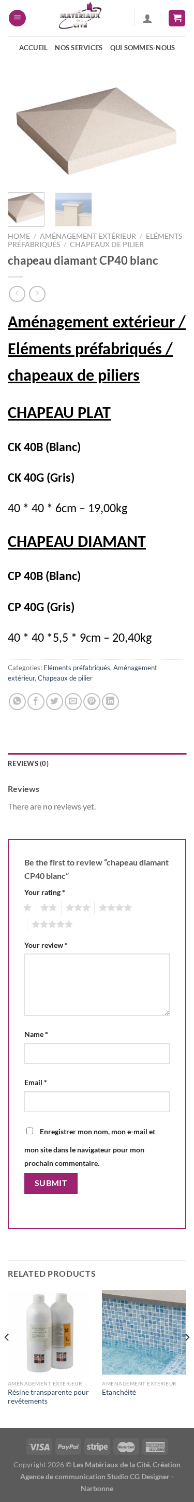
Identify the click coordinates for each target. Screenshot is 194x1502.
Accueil (33, 48)
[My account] (147, 18)
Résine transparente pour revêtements (48, 1397)
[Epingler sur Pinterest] (91, 701)
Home (19, 236)
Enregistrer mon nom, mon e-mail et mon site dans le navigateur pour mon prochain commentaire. (89, 1147)
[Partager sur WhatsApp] (17, 701)
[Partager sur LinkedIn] (110, 701)
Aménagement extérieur (88, 236)
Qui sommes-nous (142, 48)
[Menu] (17, 18)
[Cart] (177, 18)
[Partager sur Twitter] (54, 701)
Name (36, 1034)
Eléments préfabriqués (76, 667)
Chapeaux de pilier (107, 244)
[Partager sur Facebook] (35, 701)
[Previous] (24, 131)
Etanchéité (119, 1392)
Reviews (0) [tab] (28, 763)
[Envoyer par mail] (73, 701)
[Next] (169, 131)
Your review (46, 945)
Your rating (44, 892)
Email (35, 1082)
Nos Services (78, 48)
